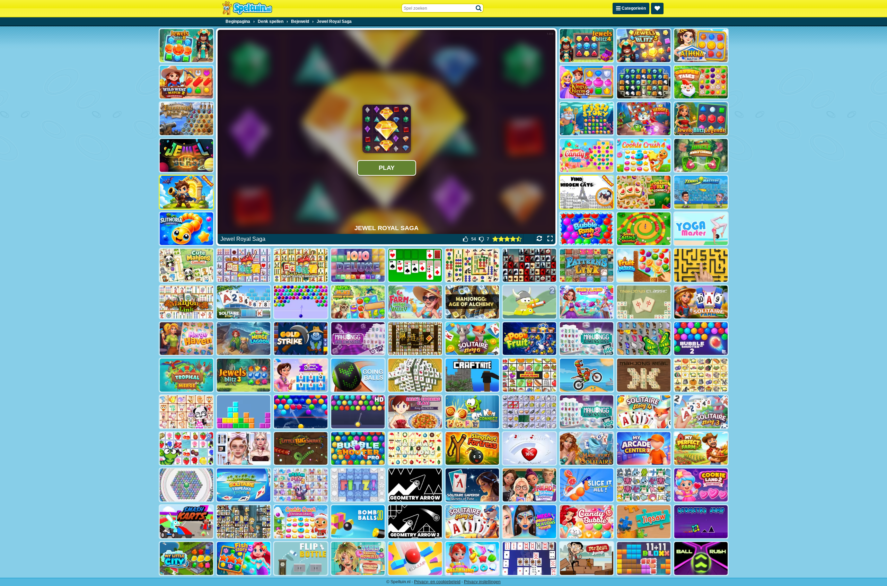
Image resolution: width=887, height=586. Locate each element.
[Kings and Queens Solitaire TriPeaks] (300, 375)
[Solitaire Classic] (415, 265)
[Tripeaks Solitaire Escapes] (243, 484)
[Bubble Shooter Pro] (358, 448)
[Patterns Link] (586, 265)
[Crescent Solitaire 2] (529, 558)
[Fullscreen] (550, 239)
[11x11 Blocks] (643, 558)
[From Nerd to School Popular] (529, 484)
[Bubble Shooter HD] (358, 411)
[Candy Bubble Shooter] (586, 521)
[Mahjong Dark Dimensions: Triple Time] (358, 338)
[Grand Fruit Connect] (643, 192)
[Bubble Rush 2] (586, 228)
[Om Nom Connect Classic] (472, 411)
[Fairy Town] (186, 484)
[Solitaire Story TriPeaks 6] (472, 338)
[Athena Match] (701, 45)
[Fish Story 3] (243, 558)
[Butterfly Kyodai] (643, 338)
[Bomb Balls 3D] (358, 521)
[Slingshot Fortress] (472, 448)
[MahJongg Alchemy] (472, 302)
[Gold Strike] (300, 338)
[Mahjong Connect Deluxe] (243, 265)
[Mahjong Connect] (300, 265)
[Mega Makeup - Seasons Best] (529, 521)
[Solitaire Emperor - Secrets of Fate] (472, 484)
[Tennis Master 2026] (701, 192)
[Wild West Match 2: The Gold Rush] (186, 82)
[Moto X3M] (586, 375)
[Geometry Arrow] (415, 484)
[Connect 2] (529, 411)
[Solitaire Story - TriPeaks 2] (243, 302)
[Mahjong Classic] (643, 302)
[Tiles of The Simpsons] (243, 521)
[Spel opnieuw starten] (539, 239)
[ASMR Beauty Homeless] (358, 558)
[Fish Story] (586, 118)
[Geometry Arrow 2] (415, 521)
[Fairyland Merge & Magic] (586, 302)
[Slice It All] (586, 484)
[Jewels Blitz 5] (643, 45)
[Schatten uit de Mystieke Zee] (186, 118)
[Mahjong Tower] (415, 375)
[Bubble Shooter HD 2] (701, 338)
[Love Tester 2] (529, 448)
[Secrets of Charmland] (472, 558)
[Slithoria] (186, 228)
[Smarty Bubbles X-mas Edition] (300, 411)
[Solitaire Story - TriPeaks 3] (701, 411)
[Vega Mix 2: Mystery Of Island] (358, 302)
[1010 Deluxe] (358, 265)
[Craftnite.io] (472, 375)
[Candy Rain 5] (586, 155)
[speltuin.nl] (247, 8)
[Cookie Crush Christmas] (300, 521)
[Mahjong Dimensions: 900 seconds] (586, 411)
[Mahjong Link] (186, 302)
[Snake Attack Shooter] (643, 228)
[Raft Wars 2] (529, 302)
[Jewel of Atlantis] (643, 82)
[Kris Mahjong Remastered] (529, 375)
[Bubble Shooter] (300, 302)
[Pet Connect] (643, 484)
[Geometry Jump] (701, 521)
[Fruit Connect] (186, 448)
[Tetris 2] (243, 411)
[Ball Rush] (701, 558)
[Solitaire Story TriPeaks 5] (472, 521)
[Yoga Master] (701, 228)
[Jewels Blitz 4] (586, 45)
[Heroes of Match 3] (643, 118)
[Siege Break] (186, 192)
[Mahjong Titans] (472, 265)
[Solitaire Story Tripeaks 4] (643, 411)
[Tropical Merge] (186, 375)
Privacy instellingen (482, 581)
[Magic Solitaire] (586, 448)
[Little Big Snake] (300, 448)
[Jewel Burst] (186, 155)
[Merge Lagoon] (243, 338)
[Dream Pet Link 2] (300, 484)
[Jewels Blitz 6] (186, 45)
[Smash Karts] (186, 521)
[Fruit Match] (643, 265)
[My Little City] (186, 558)
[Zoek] (479, 8)
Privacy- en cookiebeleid (437, 581)
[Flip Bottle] (300, 558)
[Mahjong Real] (643, 375)
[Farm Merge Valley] (415, 302)
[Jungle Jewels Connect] (701, 155)
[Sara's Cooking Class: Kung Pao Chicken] (415, 411)
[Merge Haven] (186, 338)
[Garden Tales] (701, 82)
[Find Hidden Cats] (586, 192)
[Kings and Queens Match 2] (586, 82)
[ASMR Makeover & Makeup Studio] (243, 448)
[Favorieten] (657, 8)
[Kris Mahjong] (701, 375)
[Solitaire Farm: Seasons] (701, 302)
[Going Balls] (358, 375)
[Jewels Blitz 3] (243, 375)
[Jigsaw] (643, 521)
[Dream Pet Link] (186, 411)
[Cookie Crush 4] (643, 155)
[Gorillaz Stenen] (529, 265)
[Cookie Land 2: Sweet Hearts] (701, 484)
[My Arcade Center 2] (643, 448)
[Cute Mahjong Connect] (186, 265)
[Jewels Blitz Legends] (701, 118)
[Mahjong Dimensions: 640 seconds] (586, 338)
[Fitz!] (358, 484)
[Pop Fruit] (529, 338)
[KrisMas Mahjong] (415, 448)
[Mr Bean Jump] (586, 558)
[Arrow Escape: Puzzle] (701, 265)
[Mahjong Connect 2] (415, 338)
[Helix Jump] (415, 558)
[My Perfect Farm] (701, 448)
